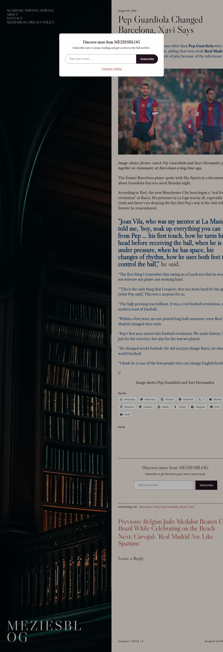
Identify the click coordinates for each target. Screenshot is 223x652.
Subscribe (147, 59)
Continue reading (111, 68)
